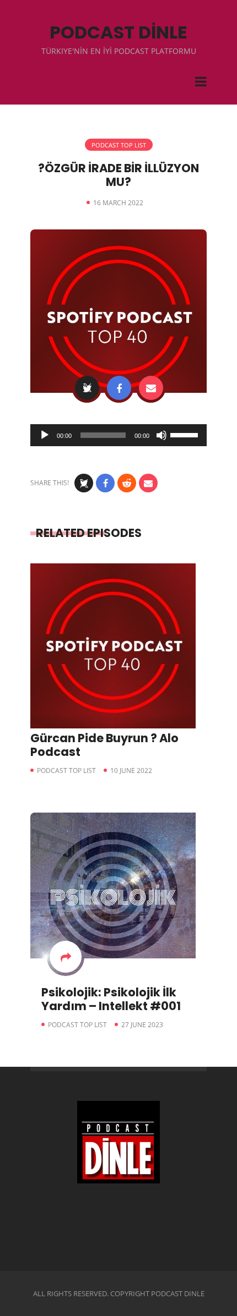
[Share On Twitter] (87, 388)
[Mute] (161, 435)
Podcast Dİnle (118, 32)
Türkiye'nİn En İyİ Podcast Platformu (118, 51)
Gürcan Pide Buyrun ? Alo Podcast (104, 745)
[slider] (185, 434)
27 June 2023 (142, 1024)
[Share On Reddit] (126, 483)
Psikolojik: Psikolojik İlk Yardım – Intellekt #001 (111, 999)
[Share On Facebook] (119, 388)
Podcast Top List (118, 145)
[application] (118, 435)
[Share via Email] (151, 388)
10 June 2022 (131, 770)
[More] (66, 957)
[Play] (44, 435)
